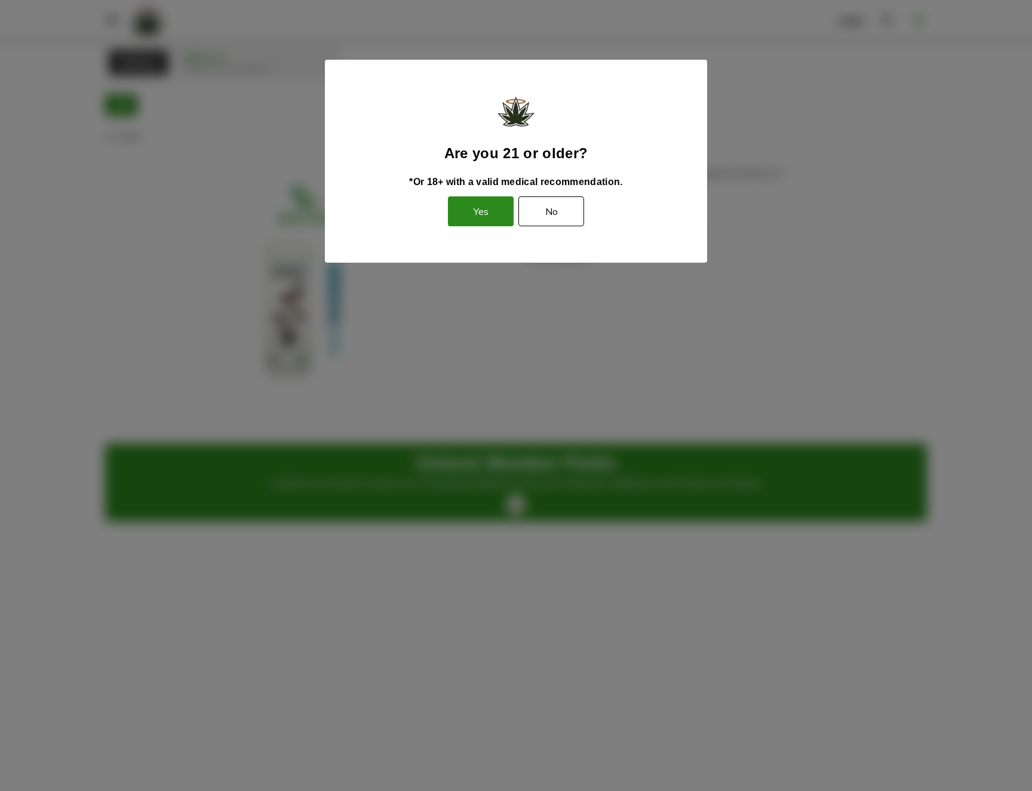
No (551, 211)
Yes (481, 211)
